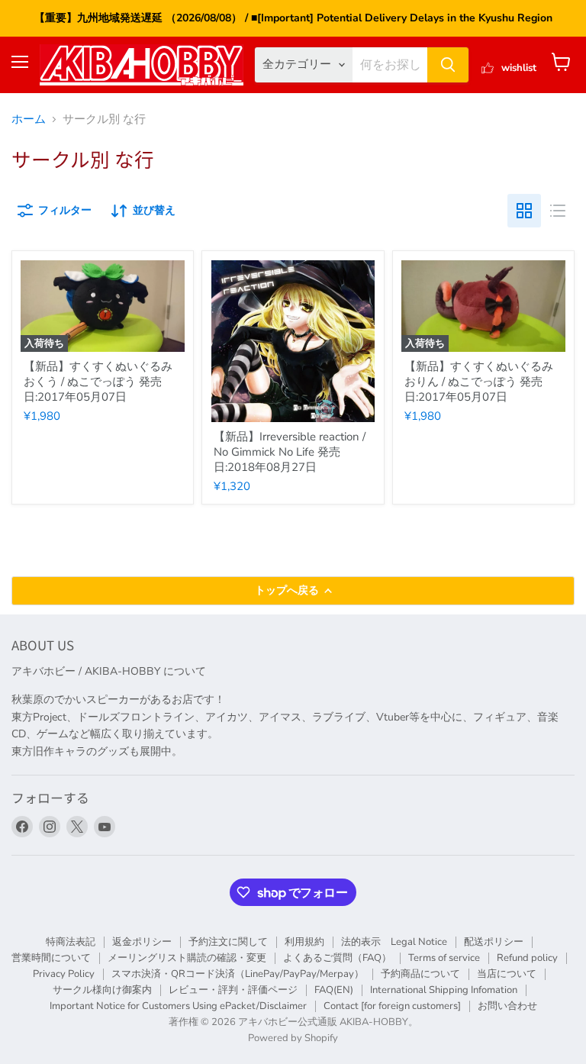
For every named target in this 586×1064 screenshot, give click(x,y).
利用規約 (304, 942)
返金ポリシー (142, 942)
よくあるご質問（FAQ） (337, 958)
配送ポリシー (493, 942)
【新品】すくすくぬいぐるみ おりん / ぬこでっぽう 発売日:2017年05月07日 (478, 381)
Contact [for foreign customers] (392, 1006)
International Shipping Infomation (443, 990)
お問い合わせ (507, 1006)
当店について (506, 974)
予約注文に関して (228, 942)
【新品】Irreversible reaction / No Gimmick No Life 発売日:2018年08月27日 (289, 451)
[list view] (558, 210)
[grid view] (524, 210)
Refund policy (527, 958)
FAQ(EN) (333, 990)
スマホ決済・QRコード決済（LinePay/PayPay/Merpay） (237, 974)
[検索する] (447, 64)
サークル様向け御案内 (102, 990)
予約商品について (420, 974)
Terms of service (444, 958)
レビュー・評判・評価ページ (233, 990)
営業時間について (51, 958)
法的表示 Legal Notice (394, 942)
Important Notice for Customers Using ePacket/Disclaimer (178, 1006)
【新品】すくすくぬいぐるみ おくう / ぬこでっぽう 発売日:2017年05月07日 (98, 381)
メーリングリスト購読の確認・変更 (187, 958)
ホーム (28, 119)
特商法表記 (70, 942)
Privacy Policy (64, 974)
